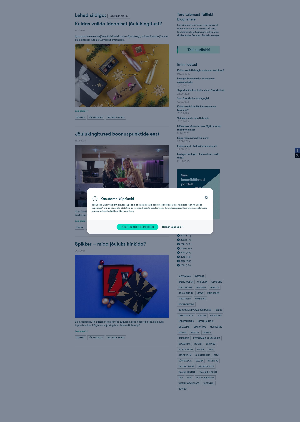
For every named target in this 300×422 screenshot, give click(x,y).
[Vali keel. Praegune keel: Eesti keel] (206, 197)
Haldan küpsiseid (171, 227)
